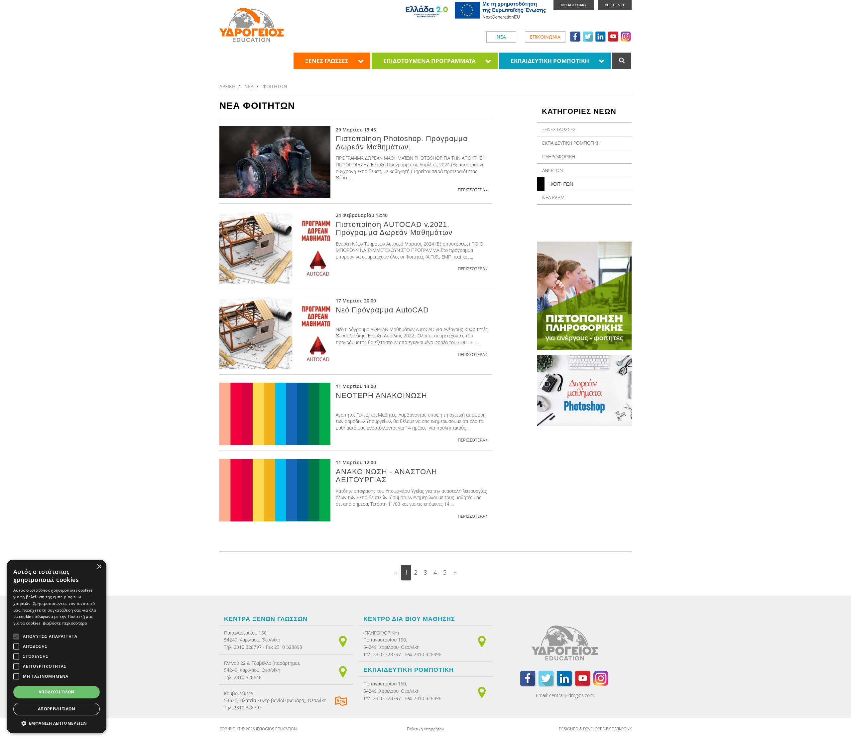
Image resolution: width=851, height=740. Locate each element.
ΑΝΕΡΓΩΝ (552, 170)
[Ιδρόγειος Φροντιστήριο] (251, 25)
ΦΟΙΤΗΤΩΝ (275, 86)
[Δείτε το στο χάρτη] (343, 641)
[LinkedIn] (600, 36)
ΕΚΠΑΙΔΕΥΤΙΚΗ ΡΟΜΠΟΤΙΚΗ (550, 61)
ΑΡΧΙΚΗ (227, 86)
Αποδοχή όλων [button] (56, 692)
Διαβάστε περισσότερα (65, 623)
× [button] (98, 566)
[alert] (56, 646)
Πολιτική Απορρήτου (425, 729)
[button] (56, 723)
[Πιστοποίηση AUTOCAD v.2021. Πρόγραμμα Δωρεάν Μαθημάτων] (274, 247)
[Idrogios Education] (565, 645)
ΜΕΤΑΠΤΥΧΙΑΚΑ (573, 4)
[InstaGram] (626, 36)
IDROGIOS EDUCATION (276, 729)
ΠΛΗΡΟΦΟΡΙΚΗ (558, 156)
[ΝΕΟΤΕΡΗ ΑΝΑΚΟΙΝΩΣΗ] (274, 414)
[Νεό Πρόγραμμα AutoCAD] (274, 333)
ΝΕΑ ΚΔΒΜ (553, 197)
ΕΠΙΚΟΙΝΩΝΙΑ (545, 37)
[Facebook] (575, 36)
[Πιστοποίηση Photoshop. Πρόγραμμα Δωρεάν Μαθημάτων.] (274, 162)
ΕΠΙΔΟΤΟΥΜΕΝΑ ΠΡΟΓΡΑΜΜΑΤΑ (429, 61)
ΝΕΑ (501, 37)
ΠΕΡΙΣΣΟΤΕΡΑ (472, 190)
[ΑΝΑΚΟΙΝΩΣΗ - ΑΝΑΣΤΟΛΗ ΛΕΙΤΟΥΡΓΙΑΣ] (274, 490)
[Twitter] (588, 36)
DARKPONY (622, 729)
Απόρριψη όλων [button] (56, 709)
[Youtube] (613, 36)
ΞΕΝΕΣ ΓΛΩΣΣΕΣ (326, 61)
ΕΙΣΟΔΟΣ (617, 4)
